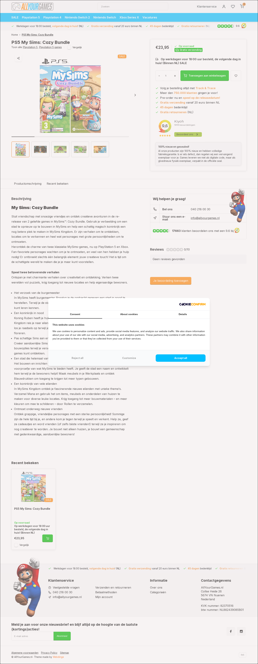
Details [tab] (183, 314)
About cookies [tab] (129, 314)
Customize (129, 357)
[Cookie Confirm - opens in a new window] (192, 304)
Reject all (77, 357)
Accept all (180, 357)
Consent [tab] (75, 314)
